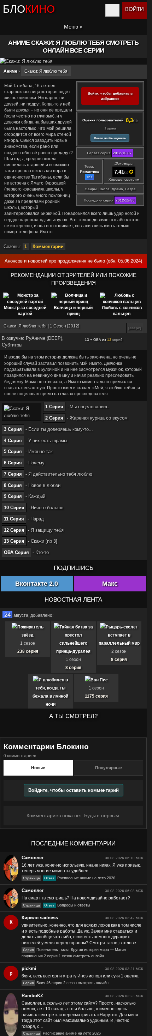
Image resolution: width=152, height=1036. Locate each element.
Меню (71, 27)
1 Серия (54, 406)
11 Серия (14, 519)
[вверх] (134, 328)
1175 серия (96, 696)
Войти (134, 9)
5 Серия (13, 451)
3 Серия (13, 429)
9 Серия (13, 496)
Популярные (108, 767)
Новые (38, 767)
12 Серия (14, 530)
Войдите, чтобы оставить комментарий (73, 790)
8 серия (73, 667)
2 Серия (54, 418)
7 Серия (13, 474)
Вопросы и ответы (56, 905)
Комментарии (48, 246)
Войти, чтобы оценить (110, 138)
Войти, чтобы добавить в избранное (110, 96)
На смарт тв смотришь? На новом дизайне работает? (76, 898)
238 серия (27, 651)
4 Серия (13, 440)
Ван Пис (99, 680)
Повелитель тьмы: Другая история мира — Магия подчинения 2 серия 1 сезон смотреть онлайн (74, 952)
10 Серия (14, 507)
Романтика (89, 172)
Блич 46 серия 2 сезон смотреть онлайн (66, 983)
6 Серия (13, 462)
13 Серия (14, 541)
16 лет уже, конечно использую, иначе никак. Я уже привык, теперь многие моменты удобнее (81, 868)
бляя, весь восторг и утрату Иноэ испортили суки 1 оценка (80, 976)
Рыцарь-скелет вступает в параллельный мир (119, 635)
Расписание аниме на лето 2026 (69, 878)
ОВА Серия (16, 552)
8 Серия (13, 485)
